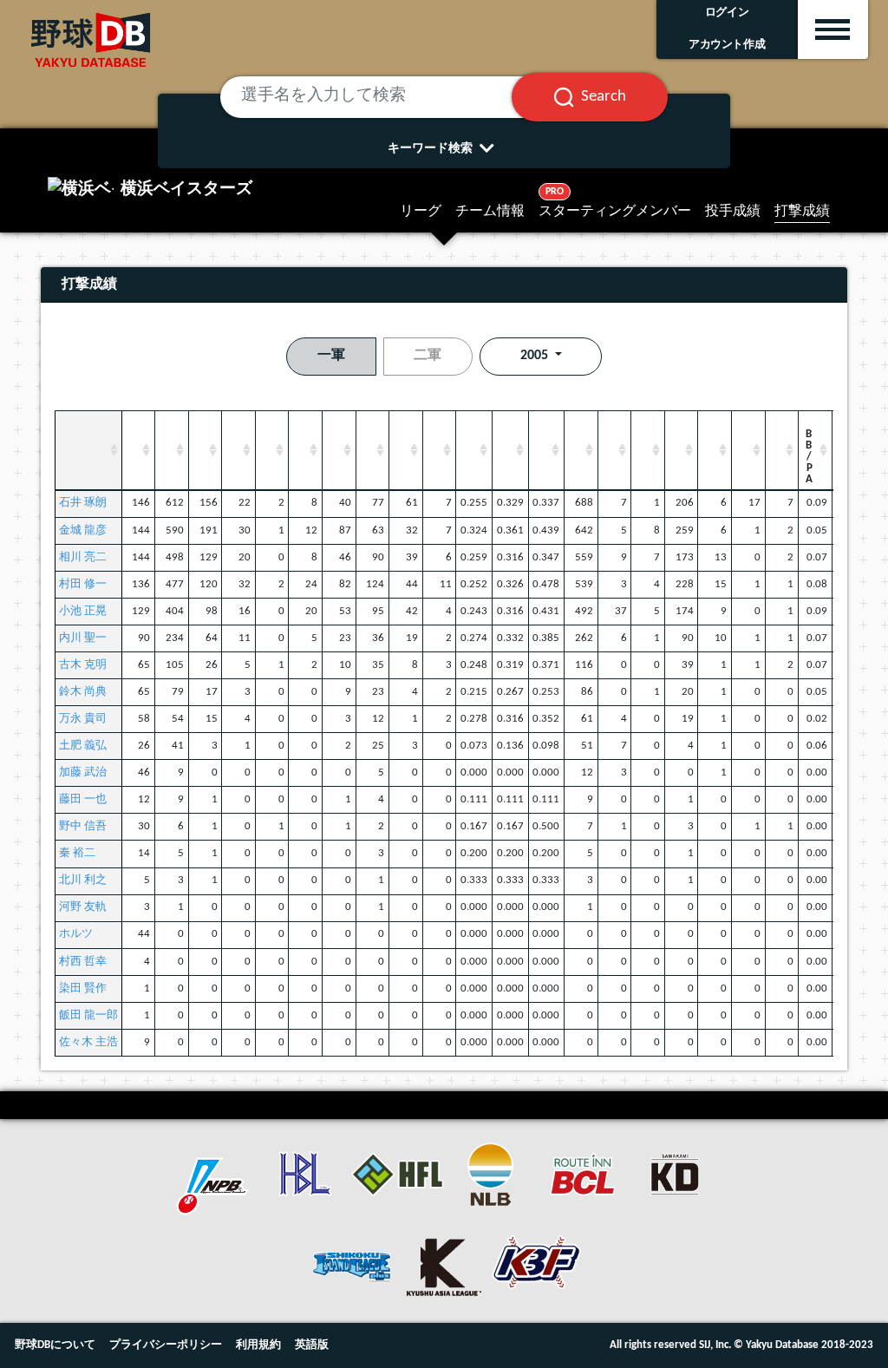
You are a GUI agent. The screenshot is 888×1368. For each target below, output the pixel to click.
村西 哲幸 (83, 961)
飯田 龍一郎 (88, 1015)
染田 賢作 (83, 988)
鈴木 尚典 (83, 691)
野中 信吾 (83, 826)
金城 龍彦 (83, 530)
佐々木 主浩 (88, 1042)
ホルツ (76, 933)
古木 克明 (83, 665)
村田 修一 (83, 584)
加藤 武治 (83, 772)
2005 (536, 356)
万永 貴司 (83, 718)
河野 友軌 (83, 907)
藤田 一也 (83, 799)
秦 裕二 (77, 853)
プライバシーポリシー (165, 1345)
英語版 (312, 1345)
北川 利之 (83, 880)
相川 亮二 (83, 557)
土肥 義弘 (83, 745)
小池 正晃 (83, 611)
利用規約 (258, 1345)
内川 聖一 (83, 638)
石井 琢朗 (83, 502)
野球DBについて (55, 1345)
